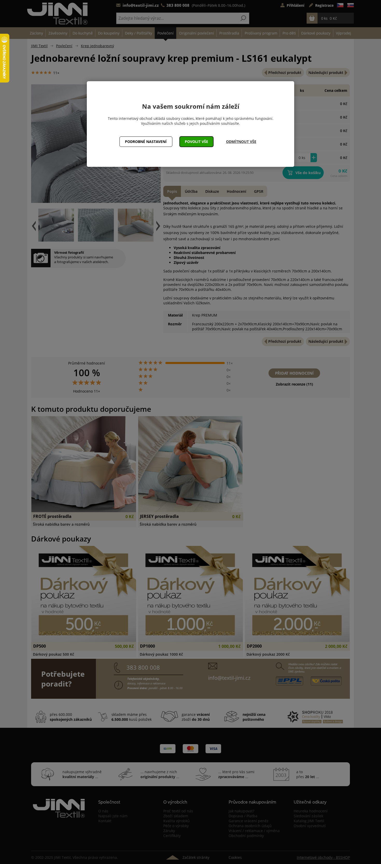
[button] (197, 141)
